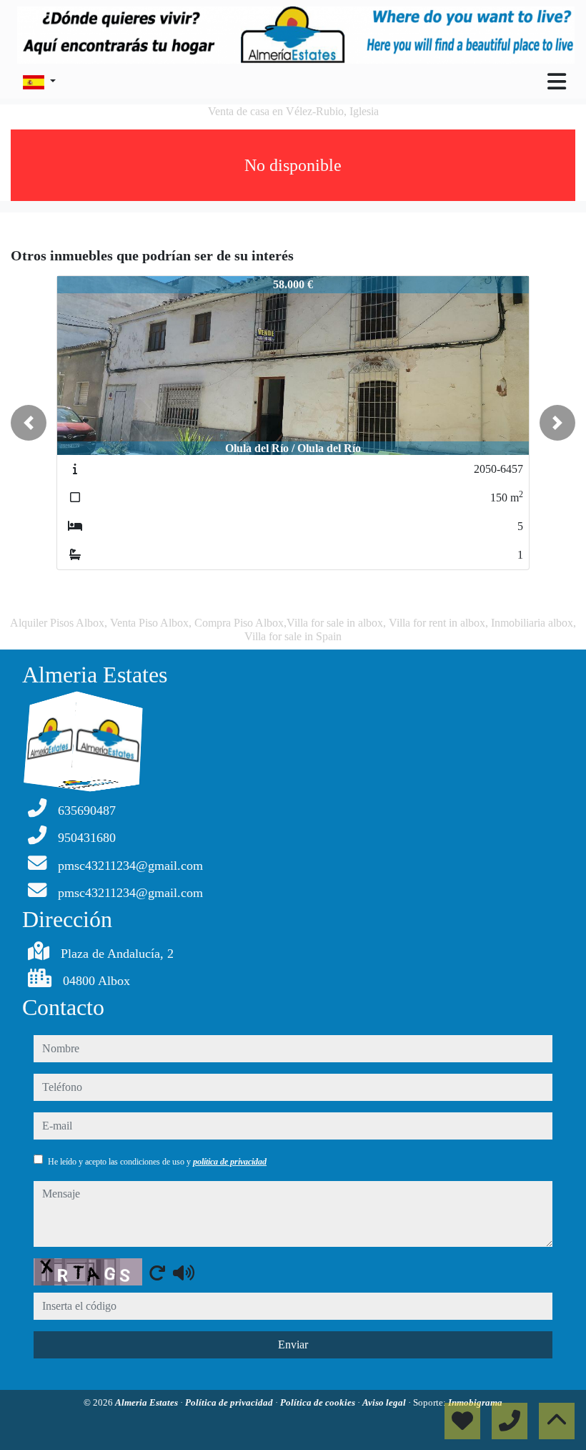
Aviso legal (385, 1402)
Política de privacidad (230, 1402)
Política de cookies (318, 1402)
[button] (28, 423)
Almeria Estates (147, 1402)
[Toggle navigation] (557, 81)
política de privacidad (230, 1162)
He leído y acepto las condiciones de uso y (157, 1162)
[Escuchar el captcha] (183, 1272)
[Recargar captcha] (157, 1272)
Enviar (293, 1344)
